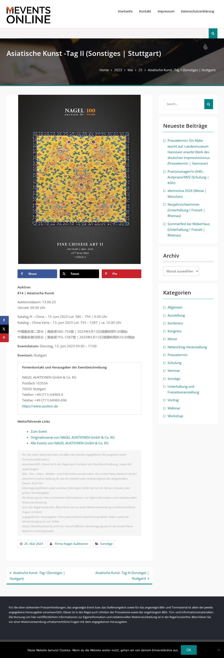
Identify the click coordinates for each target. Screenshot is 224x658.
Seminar (174, 370)
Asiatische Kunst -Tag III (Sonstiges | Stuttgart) (122, 575)
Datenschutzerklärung (197, 11)
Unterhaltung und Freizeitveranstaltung (183, 389)
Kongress (174, 331)
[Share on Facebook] (4, 320)
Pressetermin (177, 355)
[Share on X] (4, 329)
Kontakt (145, 11)
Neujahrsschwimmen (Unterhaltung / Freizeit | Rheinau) (186, 210)
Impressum (166, 11)
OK (188, 650)
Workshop (175, 416)
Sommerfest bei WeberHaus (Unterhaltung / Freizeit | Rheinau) (189, 230)
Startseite (125, 11)
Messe (172, 339)
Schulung (174, 362)
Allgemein (175, 307)
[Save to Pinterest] (4, 337)
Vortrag (173, 400)
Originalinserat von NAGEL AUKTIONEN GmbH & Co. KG (73, 437)
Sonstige (106, 544)
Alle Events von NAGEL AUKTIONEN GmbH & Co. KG (69, 443)
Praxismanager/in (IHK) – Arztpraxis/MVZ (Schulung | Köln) (188, 177)
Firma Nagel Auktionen (71, 544)
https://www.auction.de (40, 406)
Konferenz (175, 323)
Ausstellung (176, 315)
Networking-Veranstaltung (187, 347)
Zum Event (39, 431)
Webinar (174, 408)
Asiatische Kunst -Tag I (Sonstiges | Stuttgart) (37, 575)
